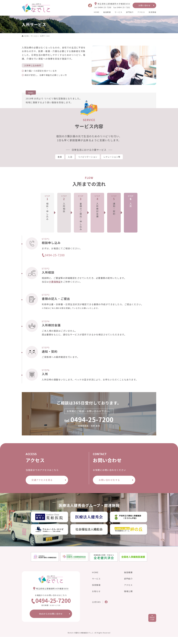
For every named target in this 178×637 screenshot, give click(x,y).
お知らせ (96, 591)
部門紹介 (130, 12)
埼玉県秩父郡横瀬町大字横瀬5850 (113, 3)
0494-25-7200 (55, 255)
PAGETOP (152, 618)
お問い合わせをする (109, 479)
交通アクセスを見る (42, 479)
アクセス (141, 12)
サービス (118, 12)
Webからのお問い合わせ (51, 613)
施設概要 (107, 12)
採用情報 (152, 12)
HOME (96, 12)
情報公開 (128, 591)
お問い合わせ (144, 5)
